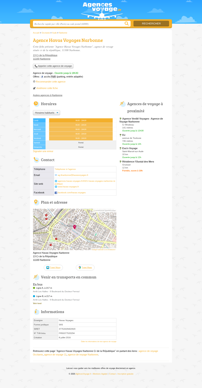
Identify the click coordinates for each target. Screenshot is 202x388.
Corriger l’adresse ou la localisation (103, 249)
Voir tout (37, 303)
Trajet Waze (55, 267)
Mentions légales (100, 374)
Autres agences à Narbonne (47, 95)
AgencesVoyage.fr (101, 10)
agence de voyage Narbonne (83, 354)
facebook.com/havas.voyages (72, 192)
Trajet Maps (87, 267)
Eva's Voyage (130, 148)
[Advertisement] (144, 57)
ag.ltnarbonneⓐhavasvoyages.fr (73, 175)
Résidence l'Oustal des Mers (138, 161)
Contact (112, 374)
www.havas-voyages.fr (68, 187)
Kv (123, 135)
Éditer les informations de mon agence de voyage (98, 341)
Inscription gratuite (125, 374)
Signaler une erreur (43, 151)
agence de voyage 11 (55, 354)
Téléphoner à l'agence (65, 169)
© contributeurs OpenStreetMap (104, 210)
